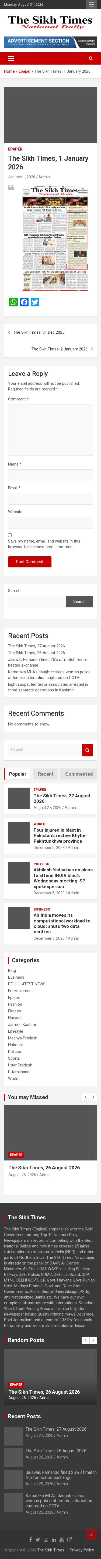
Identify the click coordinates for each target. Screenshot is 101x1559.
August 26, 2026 (22, 1175)
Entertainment (20, 990)
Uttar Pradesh (20, 1065)
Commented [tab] (79, 774)
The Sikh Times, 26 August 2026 (36, 652)
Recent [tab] (46, 774)
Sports (14, 1058)
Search (14, 590)
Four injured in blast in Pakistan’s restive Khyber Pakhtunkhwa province (60, 835)
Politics (41, 864)
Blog (12, 970)
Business (42, 909)
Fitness (14, 1011)
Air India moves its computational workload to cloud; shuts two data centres (62, 923)
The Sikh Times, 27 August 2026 (36, 646)
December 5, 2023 (49, 847)
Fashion (15, 1004)
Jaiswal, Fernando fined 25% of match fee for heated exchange (61, 1475)
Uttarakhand (18, 1071)
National (15, 1044)
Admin (44, 177)
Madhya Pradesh (22, 1038)
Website (15, 511)
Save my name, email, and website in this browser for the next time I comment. (44, 544)
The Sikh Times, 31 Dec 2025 (38, 332)
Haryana (15, 1017)
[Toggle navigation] (11, 58)
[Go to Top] (91, 1534)
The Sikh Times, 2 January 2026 (60, 349)
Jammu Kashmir (22, 1024)
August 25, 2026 (39, 1484)
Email (14, 488)
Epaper (15, 149)
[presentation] (85, 1097)
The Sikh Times (50, 1550)
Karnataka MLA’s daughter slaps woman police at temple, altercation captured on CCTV (59, 1500)
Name (15, 464)
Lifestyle (15, 1031)
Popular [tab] (17, 774)
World (39, 824)
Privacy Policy (82, 1550)
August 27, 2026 (47, 807)
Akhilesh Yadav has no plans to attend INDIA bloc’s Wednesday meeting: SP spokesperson (63, 878)
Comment (18, 399)
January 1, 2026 (21, 177)
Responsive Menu (91, 4)
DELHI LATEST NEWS (27, 984)
